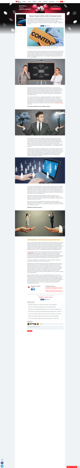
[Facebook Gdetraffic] (32, 289)
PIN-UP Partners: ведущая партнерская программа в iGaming (49, 239)
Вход (61, 1)
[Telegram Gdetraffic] (34, 289)
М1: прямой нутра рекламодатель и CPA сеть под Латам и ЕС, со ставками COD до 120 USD (53, 288)
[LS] (21, 20)
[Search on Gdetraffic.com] (64, 1)
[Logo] (18, 1)
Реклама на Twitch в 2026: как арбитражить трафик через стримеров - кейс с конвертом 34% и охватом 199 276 (54, 291)
